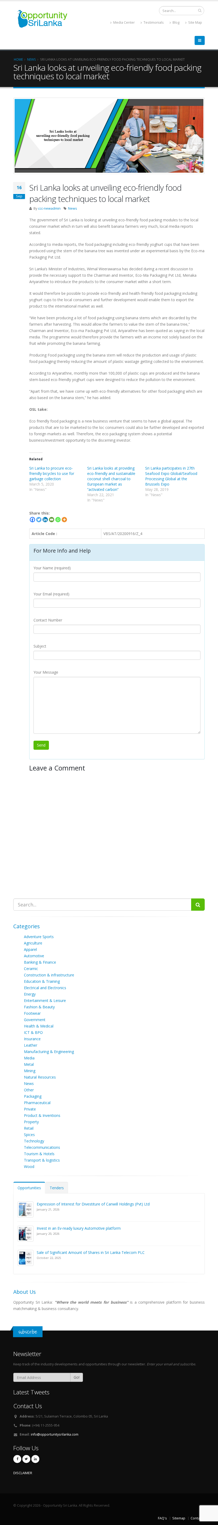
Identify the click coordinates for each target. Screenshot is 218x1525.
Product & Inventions (42, 1115)
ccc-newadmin (49, 208)
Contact (197, 1518)
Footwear (32, 1013)
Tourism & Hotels (39, 1153)
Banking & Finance (40, 962)
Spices (29, 1134)
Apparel (30, 949)
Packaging (32, 1096)
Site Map (194, 22)
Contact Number (47, 620)
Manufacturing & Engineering (49, 1051)
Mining (29, 1070)
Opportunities (29, 1187)
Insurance (32, 1038)
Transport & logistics (42, 1160)
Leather (30, 1045)
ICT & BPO (33, 1032)
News (72, 208)
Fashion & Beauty (39, 1006)
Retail (28, 1128)
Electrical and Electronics (45, 987)
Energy (30, 994)
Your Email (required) (51, 593)
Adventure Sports (39, 936)
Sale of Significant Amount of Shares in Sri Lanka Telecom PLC (91, 1252)
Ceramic (31, 968)
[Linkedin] (45, 519)
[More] (64, 519)
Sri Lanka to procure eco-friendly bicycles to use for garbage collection (51, 473)
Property (31, 1121)
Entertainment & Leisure (45, 1000)
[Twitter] (38, 519)
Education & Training (42, 981)
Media (29, 1057)
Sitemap (178, 1518)
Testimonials (153, 22)
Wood (29, 1166)
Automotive (34, 955)
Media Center (123, 22)
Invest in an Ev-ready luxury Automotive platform (79, 1228)
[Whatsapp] (58, 519)
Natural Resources (40, 1077)
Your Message (45, 672)
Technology (34, 1140)
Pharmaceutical (37, 1102)
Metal (29, 1064)
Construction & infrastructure (49, 974)
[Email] (51, 519)
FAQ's (162, 1518)
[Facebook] (32, 519)
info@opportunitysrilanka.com (54, 1434)
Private (30, 1109)
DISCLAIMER (22, 1473)
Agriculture (33, 943)
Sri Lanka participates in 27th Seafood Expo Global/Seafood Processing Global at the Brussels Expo (171, 476)
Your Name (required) (52, 567)
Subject (39, 646)
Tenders (57, 1187)
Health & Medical (38, 1026)
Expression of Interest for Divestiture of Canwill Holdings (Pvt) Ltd (93, 1204)
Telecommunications (42, 1147)
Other (29, 1089)
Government (34, 1019)
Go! (76, 1377)
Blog (175, 22)
